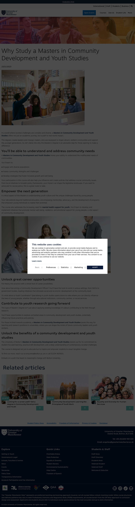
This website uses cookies (46, 245)
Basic (37, 267)
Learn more (37, 261)
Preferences (51, 267)
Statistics (65, 267)
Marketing (78, 267)
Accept (95, 267)
